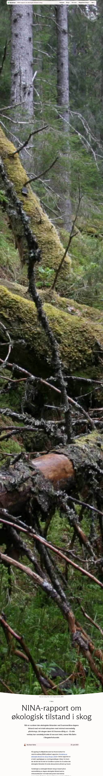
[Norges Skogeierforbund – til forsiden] (8, 2)
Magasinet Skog (83, 2)
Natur (52, 701)
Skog (67, 2)
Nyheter (13, 3)
